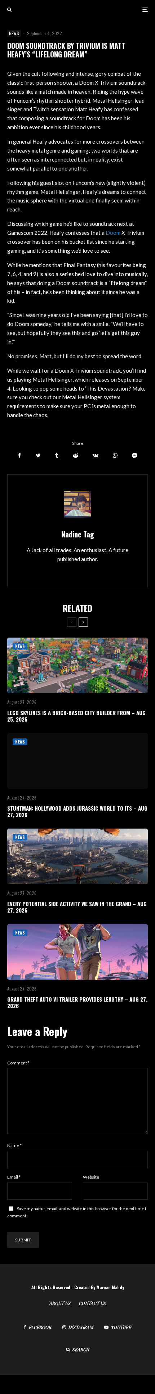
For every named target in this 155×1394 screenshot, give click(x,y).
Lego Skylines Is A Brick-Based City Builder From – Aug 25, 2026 (76, 715)
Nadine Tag (77, 534)
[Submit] (75, 455)
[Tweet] (38, 455)
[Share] (19, 455)
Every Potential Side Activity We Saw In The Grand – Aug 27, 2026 (77, 906)
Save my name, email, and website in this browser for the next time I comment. (76, 1212)
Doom (113, 232)
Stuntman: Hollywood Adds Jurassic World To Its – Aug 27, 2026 (77, 811)
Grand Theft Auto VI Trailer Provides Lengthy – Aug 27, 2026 (77, 1002)
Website (91, 1177)
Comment (18, 1063)
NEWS (14, 33)
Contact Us (92, 1303)
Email (14, 1177)
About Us (60, 1303)
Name (14, 1145)
